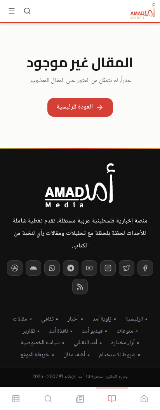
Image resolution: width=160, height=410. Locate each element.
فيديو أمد (92, 331)
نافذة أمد (58, 331)
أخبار (73, 319)
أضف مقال (74, 355)
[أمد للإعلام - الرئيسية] (142, 11)
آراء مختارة (122, 343)
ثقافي (47, 319)
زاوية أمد (101, 319)
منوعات (125, 331)
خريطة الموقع (34, 355)
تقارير (29, 331)
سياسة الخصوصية (40, 343)
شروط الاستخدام (117, 355)
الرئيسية (134, 319)
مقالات (20, 319)
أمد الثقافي (85, 343)
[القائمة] (12, 11)
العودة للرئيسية (75, 107)
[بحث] (27, 11)
